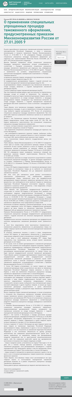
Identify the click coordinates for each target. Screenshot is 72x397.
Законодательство (47, 9)
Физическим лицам (32, 9)
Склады (58, 9)
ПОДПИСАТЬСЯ (60, 62)
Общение (29, 12)
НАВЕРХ (66, 378)
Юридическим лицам (16, 9)
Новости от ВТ (9, 12)
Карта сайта (49, 3)
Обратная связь (61, 3)
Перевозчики (38, 12)
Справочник (48, 12)
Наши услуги (19, 12)
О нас (41, 3)
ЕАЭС (5, 9)
